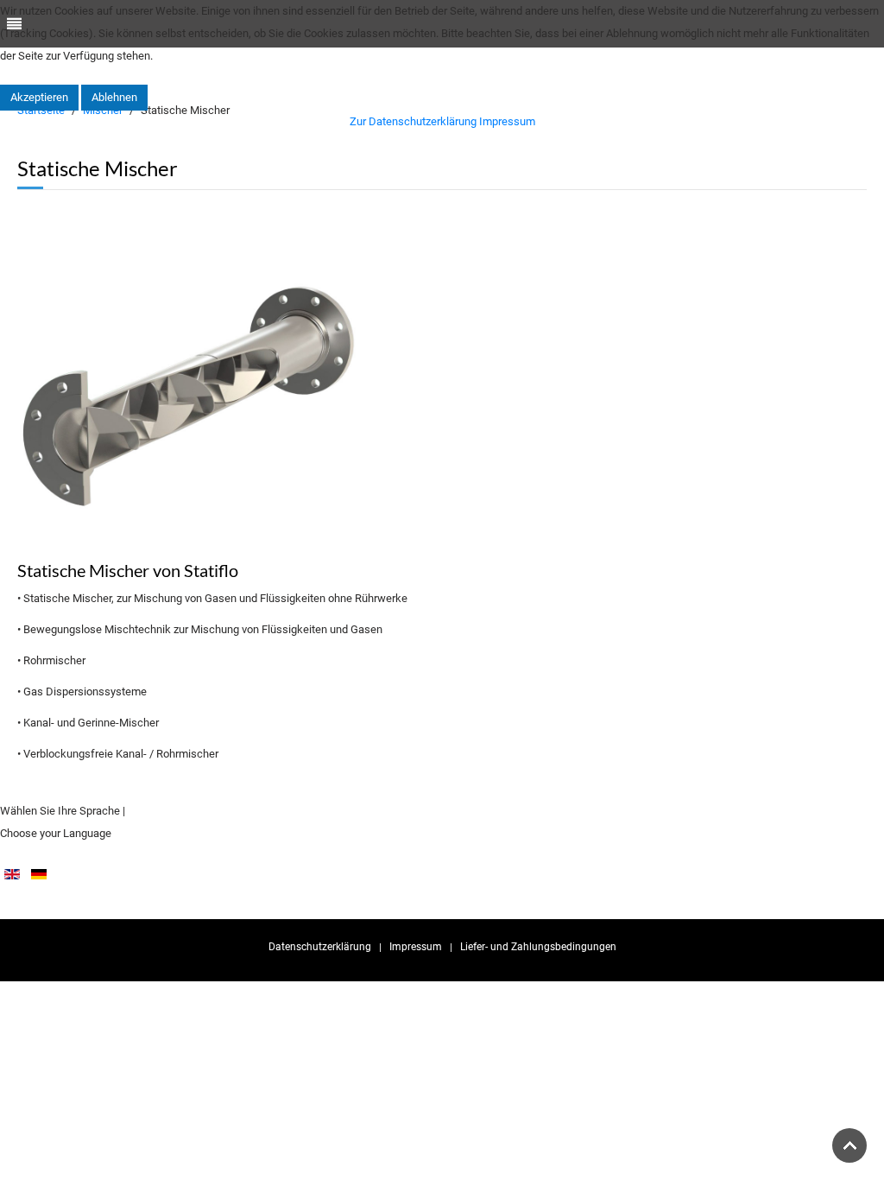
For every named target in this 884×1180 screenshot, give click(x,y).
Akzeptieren (39, 97)
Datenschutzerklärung (319, 947)
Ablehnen (114, 97)
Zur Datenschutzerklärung (413, 121)
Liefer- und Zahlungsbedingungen (538, 947)
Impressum (415, 947)
